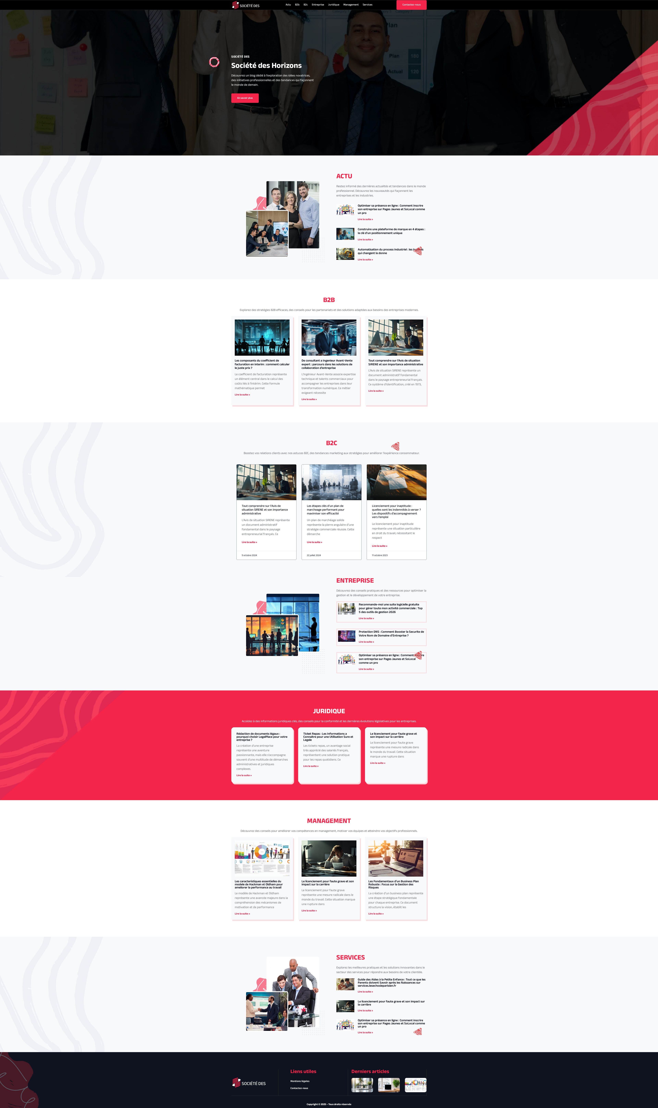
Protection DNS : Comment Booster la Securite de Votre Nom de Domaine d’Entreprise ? (391, 634)
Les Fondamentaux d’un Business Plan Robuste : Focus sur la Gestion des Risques (393, 884)
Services (367, 5)
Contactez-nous (299, 1088)
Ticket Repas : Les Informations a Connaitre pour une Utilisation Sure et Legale (328, 737)
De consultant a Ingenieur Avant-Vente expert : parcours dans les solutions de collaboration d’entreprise (327, 364)
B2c (306, 5)
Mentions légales (299, 1081)
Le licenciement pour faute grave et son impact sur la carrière (393, 735)
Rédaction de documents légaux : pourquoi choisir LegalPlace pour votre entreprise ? (261, 737)
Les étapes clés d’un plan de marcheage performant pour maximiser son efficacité (325, 510)
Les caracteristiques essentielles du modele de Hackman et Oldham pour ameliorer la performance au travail (259, 884)
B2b (297, 5)
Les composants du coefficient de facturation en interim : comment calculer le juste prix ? (262, 364)
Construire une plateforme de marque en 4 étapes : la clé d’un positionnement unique (391, 231)
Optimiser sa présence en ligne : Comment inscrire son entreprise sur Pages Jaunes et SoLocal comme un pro (391, 209)
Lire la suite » (365, 219)
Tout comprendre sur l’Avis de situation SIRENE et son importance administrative (395, 362)
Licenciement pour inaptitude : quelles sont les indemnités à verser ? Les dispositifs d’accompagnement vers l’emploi (396, 512)
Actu (288, 5)
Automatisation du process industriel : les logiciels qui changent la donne (390, 251)
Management (351, 5)
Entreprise (318, 5)
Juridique (333, 5)
